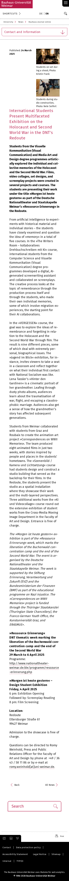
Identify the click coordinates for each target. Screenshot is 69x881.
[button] (55, 806)
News (20, 22)
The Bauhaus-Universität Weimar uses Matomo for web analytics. (34, 872)
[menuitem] (42, 13)
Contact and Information (22, 32)
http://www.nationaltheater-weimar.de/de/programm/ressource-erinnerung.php (34, 668)
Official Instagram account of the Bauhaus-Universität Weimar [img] (3, 838)
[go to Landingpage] (16, 4)
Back (16, 785)
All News (50, 785)
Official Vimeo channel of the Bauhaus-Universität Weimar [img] (17, 838)
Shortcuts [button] (10, 13)
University (8, 22)
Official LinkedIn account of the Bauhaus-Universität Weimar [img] (10, 838)
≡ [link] (65, 3)
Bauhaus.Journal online (40, 22)
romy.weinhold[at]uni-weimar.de (31, 767)
